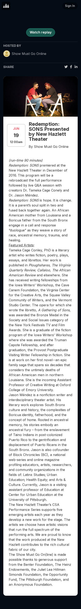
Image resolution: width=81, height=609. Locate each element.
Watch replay (41, 32)
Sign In (70, 5)
